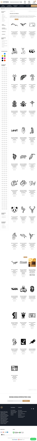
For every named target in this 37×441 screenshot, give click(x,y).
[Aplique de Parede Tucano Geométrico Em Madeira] (32, 161)
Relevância (11, 11)
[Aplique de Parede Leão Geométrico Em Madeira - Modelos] (23, 135)
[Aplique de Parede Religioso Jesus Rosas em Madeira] (32, 294)
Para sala (3, 21)
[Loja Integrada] (15, 439)
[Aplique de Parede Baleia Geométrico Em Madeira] (14, 267)
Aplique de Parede (13, 412)
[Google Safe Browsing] (21, 432)
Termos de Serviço (20, 417)
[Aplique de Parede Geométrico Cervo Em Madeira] (32, 214)
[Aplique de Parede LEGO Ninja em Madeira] (23, 320)
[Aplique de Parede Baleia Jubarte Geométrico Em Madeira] (23, 29)
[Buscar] (21, 2)
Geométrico (3, 16)
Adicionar (15, 39)
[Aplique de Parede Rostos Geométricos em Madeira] (32, 320)
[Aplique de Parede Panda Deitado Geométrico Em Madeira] (32, 56)
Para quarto (3, 20)
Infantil (3, 18)
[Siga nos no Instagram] (33, 409)
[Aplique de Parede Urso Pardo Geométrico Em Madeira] (14, 56)
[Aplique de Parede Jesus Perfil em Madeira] (23, 346)
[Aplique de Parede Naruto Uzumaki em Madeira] (14, 346)
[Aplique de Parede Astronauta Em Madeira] (23, 108)
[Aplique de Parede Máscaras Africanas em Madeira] (14, 373)
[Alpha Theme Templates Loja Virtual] (21, 439)
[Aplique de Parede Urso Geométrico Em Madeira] (23, 161)
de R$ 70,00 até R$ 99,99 (4, 46)
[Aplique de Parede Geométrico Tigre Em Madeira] (23, 188)
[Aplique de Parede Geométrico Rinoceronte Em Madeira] (32, 188)
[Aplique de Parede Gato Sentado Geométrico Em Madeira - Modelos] (32, 135)
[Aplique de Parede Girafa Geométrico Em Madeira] (14, 82)
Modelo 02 (4, 217)
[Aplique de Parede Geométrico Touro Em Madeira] (14, 188)
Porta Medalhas (13, 410)
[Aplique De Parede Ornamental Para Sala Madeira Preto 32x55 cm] (32, 267)
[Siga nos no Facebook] (31, 409)
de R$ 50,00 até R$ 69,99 (4, 44)
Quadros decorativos (14, 411)
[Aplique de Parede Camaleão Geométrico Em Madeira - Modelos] (23, 82)
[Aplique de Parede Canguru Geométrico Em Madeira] (23, 241)
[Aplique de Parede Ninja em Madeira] (32, 346)
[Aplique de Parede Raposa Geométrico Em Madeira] (23, 56)
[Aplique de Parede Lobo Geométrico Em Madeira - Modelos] (14, 161)
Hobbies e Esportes (4, 17)
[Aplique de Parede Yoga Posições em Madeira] (14, 294)
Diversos (3, 14)
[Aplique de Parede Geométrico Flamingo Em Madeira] (23, 214)
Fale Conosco (20, 410)
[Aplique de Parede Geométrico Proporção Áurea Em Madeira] (32, 29)
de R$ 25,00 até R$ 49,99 (4, 41)
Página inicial (3, 8)
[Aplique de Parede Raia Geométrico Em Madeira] (32, 108)
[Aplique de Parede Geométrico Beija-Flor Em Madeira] (32, 241)
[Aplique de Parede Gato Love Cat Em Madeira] (14, 135)
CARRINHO (34, 2)
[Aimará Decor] (4, 2)
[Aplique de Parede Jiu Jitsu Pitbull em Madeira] (23, 294)
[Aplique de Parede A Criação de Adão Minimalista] (14, 29)
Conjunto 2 (4, 227)
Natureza (3, 19)
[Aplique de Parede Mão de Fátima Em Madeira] (14, 108)
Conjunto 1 (4, 226)
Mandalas (12, 413)
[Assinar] (26, 401)
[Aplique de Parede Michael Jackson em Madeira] (14, 320)
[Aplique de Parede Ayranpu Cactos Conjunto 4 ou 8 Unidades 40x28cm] (23, 267)
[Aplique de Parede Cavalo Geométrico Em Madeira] (14, 241)
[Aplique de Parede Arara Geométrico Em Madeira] (32, 82)
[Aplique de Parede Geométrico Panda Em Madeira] (14, 214)
